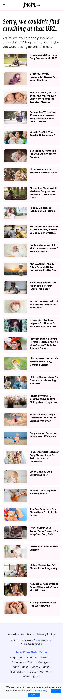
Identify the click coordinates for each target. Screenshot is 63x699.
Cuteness (18, 662)
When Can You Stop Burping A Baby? (41, 473)
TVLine (45, 657)
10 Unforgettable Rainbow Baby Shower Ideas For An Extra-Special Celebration (44, 457)
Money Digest (40, 667)
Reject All (34, 695)
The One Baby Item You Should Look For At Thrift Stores (43, 512)
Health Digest (19, 667)
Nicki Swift (16, 671)
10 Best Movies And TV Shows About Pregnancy (43, 567)
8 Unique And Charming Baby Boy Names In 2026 (43, 57)
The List (31, 671)
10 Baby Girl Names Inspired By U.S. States (42, 209)
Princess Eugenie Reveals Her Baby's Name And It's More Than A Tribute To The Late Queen (44, 344)
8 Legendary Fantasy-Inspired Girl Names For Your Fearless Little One (43, 323)
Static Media (27, 640)
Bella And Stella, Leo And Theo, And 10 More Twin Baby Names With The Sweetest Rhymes (43, 97)
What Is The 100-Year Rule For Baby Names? (42, 134)
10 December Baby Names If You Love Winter (44, 171)
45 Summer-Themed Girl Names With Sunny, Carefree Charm (44, 361)
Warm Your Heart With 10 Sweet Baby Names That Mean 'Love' (44, 304)
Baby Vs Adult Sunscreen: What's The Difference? (44, 435)
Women (44, 671)
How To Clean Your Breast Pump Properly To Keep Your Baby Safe (44, 531)
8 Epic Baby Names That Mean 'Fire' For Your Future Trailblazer (43, 286)
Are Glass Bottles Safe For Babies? (44, 548)
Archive (26, 634)
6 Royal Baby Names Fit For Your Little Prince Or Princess (43, 154)
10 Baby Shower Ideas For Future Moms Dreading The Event (44, 380)
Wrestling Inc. (31, 676)
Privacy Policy (45, 634)
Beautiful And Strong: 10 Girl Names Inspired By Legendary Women (43, 418)
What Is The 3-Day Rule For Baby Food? (43, 492)
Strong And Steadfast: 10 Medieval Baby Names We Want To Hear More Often (43, 193)
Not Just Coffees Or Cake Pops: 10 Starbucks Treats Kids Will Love (44, 587)
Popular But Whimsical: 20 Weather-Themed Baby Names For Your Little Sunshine (43, 117)
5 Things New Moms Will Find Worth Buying (43, 604)
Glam (30, 662)
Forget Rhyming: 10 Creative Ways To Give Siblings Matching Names (44, 399)
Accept (55, 691)
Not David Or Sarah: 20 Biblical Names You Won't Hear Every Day (44, 248)
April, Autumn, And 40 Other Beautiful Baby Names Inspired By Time (43, 267)
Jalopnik (31, 657)
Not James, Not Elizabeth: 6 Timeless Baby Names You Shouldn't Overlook (44, 230)
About (12, 634)
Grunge (43, 662)
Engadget (16, 657)
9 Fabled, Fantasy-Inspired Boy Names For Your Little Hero (43, 77)
